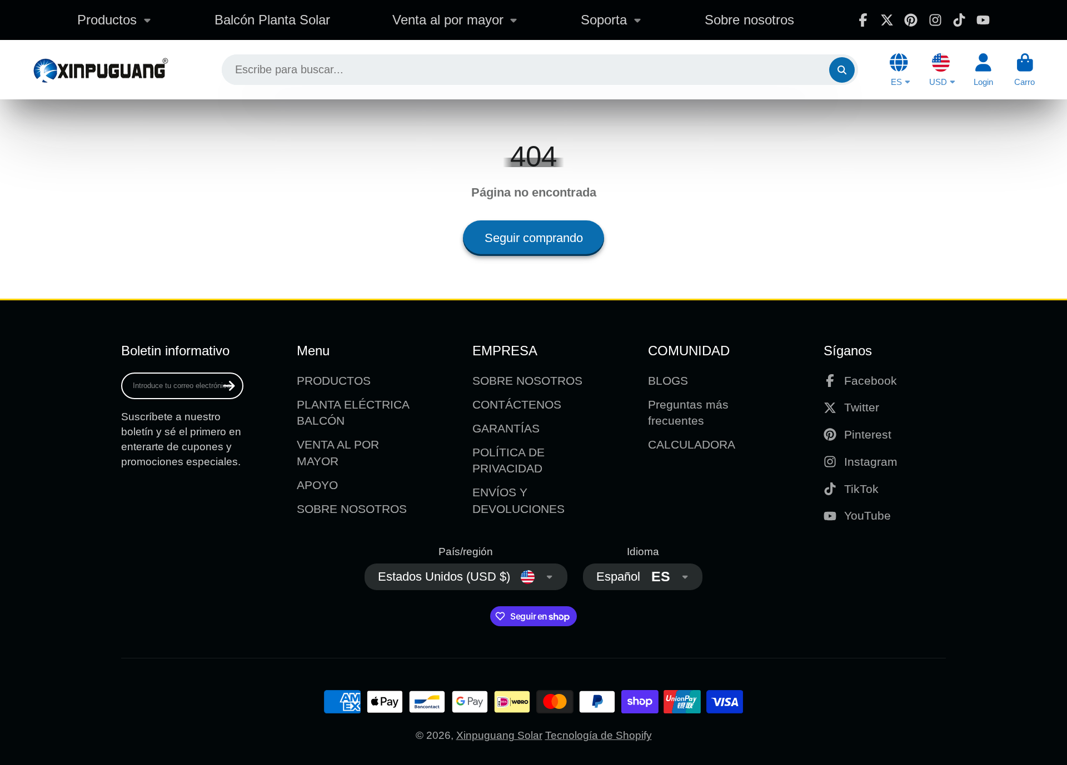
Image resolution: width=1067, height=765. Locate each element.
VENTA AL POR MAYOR (338, 452)
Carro (1024, 70)
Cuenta (983, 70)
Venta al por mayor (447, 19)
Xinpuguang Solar (499, 735)
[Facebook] (863, 20)
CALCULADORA (691, 444)
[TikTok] (959, 20)
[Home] (100, 69)
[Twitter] (887, 20)
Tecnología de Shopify (598, 735)
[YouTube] (983, 20)
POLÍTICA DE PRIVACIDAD (508, 460)
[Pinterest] (911, 20)
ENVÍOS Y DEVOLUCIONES (518, 500)
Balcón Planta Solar (272, 19)
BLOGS (668, 380)
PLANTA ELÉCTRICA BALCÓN (353, 412)
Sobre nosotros (749, 19)
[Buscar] (842, 70)
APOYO (317, 485)
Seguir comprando (534, 238)
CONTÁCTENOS (516, 404)
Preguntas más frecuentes (688, 412)
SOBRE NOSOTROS (352, 508)
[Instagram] (935, 20)
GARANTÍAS (506, 428)
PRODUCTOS (334, 380)
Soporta (604, 19)
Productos (107, 19)
